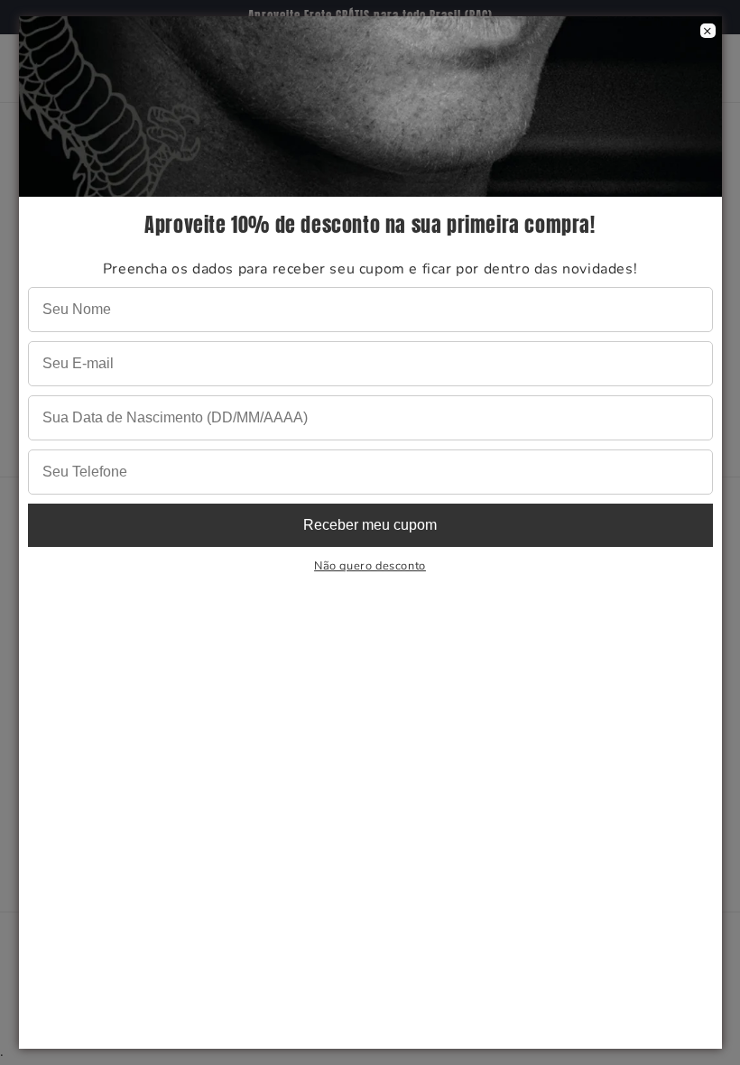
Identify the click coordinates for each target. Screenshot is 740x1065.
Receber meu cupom (370, 524)
